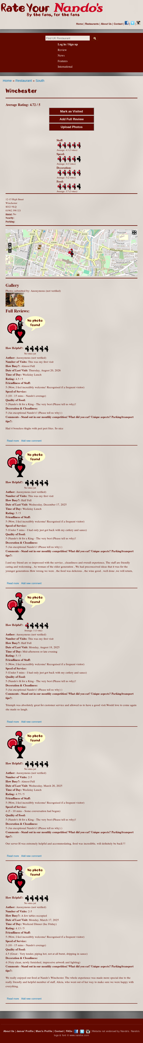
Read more (13, 440)
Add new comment (31, 440)
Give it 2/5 (63, 145)
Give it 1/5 (59, 145)
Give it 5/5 (78, 145)
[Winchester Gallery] (15, 305)
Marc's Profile (44, 1031)
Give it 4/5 (73, 145)
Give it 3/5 (68, 145)
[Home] (53, 10)
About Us (106, 23)
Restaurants (92, 23)
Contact (118, 23)
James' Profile (25, 1031)
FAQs (69, 1031)
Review (62, 50)
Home (79, 23)
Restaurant (23, 81)
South (40, 81)
